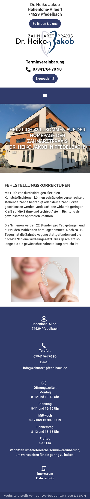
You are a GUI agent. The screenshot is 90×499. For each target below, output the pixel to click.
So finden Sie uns (45, 23)
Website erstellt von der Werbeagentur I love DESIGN (45, 495)
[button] (45, 96)
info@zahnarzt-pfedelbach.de (45, 368)
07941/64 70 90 (45, 356)
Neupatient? (45, 78)
